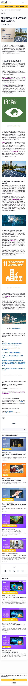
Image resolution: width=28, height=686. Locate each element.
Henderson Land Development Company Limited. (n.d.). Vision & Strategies (12, 344)
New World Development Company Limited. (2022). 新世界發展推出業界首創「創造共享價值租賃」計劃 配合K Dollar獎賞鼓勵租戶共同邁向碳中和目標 (13, 363)
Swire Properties (16, 328)
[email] (18, 571)
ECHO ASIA (10, 411)
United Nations (16, 126)
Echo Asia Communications (13, 413)
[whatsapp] (5, 571)
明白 (14, 680)
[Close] (26, 6)
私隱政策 (14, 683)
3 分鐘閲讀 (20, 402)
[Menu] (26, 3)
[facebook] (10, 571)
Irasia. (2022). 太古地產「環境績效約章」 (11, 352)
